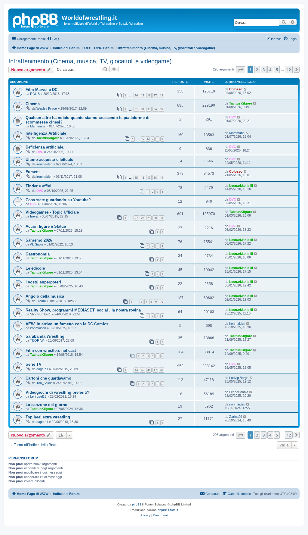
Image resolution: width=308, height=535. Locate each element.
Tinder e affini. (39, 186)
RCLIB (35, 93)
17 (155, 95)
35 (161, 109)
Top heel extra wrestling (48, 417)
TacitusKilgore (240, 103)
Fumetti (33, 172)
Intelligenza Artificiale (46, 133)
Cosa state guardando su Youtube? (58, 200)
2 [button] (257, 69)
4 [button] (270, 69)
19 (161, 178)
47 (155, 370)
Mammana (37, 126)
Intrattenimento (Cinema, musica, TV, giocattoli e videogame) (90, 61)
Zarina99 (235, 416)
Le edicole (35, 268)
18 (161, 95)
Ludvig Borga (238, 378)
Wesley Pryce (46, 108)
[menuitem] (53, 38)
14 (136, 95)
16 (148, 95)
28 (142, 218)
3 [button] (264, 69)
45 (142, 370)
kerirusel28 (38, 396)
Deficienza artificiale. (45, 147)
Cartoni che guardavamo (48, 378)
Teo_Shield (44, 383)
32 (142, 109)
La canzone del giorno (46, 404)
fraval (34, 216)
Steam (41, 301)
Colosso (235, 89)
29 (148, 218)
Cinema (33, 104)
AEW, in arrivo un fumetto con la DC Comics (67, 324)
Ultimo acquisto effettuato (49, 159)
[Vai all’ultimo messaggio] (245, 89)
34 (155, 109)
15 (142, 95)
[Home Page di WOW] (36, 19)
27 (136, 218)
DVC (232, 117)
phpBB (137, 504)
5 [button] (277, 69)
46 (148, 370)
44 (136, 370)
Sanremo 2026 (39, 240)
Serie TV (34, 364)
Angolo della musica (45, 296)
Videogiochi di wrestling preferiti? (57, 392)
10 (161, 302)
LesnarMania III (241, 185)
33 (148, 109)
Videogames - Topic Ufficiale (52, 212)
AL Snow (36, 244)
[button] (240, 69)
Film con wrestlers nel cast (51, 350)
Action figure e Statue (46, 226)
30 (155, 218)
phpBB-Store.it (168, 510)
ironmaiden (44, 164)
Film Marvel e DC (41, 89)
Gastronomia (38, 254)
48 (161, 370)
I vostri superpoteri (43, 282)
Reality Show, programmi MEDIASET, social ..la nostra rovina (83, 310)
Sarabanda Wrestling (45, 336)
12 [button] (289, 69)
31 (136, 109)
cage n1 (42, 369)
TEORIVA (37, 340)
